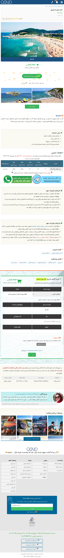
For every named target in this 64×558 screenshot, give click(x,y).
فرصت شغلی (59, 467)
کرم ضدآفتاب (51, 263)
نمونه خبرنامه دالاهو (31, 512)
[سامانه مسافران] (57, 2)
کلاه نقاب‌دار (22, 263)
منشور (44, 467)
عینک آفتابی (31, 263)
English (44, 477)
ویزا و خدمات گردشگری (25, 474)
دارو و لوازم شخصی (56, 253)
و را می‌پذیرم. (31, 350)
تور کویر (13, 477)
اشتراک (32, 509)
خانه (62, 6)
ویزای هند (13, 491)
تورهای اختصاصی (57, 6)
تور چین (13, 467)
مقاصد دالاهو (43, 474)
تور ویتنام (12, 474)
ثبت (32, 354)
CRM (28, 556)
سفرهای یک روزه (26, 470)
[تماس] (52, 2)
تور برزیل (13, 481)
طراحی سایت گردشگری (35, 556)
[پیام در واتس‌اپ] (17, 184)
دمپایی (59, 263)
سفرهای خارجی (27, 464)
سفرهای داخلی (27, 467)
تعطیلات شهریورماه (26, 477)
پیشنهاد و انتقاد (58, 464)
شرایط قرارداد (30, 350)
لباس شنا (13, 263)
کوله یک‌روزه (45, 253)
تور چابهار (12, 470)
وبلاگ (44, 470)
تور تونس (13, 464)
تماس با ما (59, 470)
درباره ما (44, 464)
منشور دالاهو (38, 350)
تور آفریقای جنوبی (11, 484)
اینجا (35, 240)
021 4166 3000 (27, 536)
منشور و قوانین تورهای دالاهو (40, 226)
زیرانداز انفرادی (41, 263)
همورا (25, 556)
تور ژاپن (13, 488)
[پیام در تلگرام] (46, 184)
